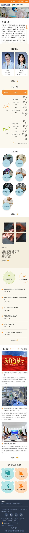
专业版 (26, 1)
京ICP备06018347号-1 (6, 511)
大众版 (21, 1)
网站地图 (10, 521)
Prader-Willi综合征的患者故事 (12, 307)
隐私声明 (9, 519)
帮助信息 (16, 521)
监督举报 (4, 521)
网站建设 (3, 525)
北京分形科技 (10, 525)
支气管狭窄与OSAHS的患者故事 (13, 332)
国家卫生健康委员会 (6, 503)
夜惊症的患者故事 (9, 324)
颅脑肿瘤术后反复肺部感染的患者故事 (14, 289)
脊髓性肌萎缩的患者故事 (10, 316)
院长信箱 (22, 519)
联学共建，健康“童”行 (10, 443)
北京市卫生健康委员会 (17, 503)
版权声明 (3, 519)
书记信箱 (15, 519)
